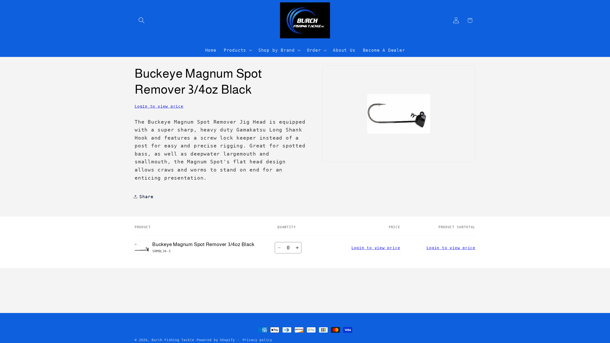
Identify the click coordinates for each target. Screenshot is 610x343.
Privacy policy (257, 340)
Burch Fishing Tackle (173, 340)
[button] (141, 20)
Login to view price (159, 106)
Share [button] (146, 196)
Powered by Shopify (216, 340)
